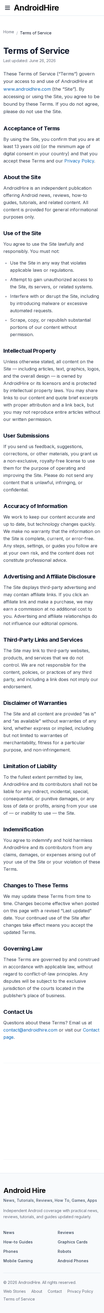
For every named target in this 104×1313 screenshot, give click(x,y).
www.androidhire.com (27, 89)
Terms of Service (19, 1299)
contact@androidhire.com (30, 1030)
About (36, 1291)
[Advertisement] (52, 1114)
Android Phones (73, 1260)
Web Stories (14, 1291)
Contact (55, 1291)
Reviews (66, 1232)
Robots (64, 1251)
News (8, 1232)
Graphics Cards (73, 1242)
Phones (10, 1251)
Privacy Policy (79, 161)
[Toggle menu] (7, 8)
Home (8, 31)
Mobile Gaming (18, 1260)
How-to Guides (18, 1242)
